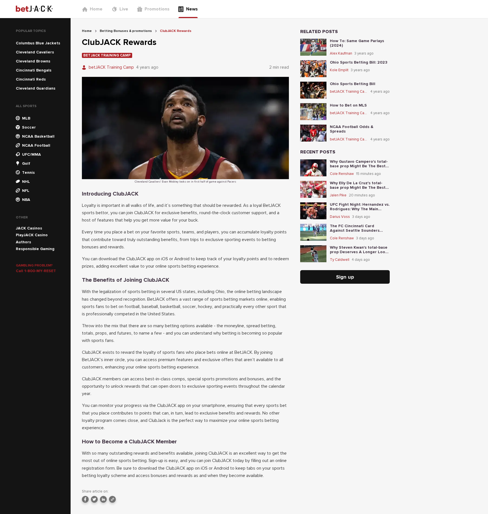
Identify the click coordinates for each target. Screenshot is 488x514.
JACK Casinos (29, 228)
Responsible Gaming (35, 248)
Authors (23, 242)
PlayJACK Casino (32, 235)
